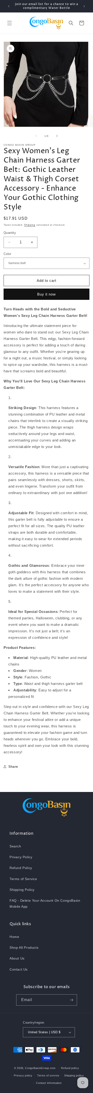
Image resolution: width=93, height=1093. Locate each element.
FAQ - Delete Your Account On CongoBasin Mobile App (45, 903)
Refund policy (70, 1068)
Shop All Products (24, 947)
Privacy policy (23, 1075)
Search (15, 846)
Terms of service (48, 1075)
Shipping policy (74, 1075)
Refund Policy (21, 868)
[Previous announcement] (9, 6)
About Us (17, 958)
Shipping (29, 224)
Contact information (49, 1082)
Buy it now (46, 294)
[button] (9, 23)
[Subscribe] (71, 1000)
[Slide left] (36, 136)
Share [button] (13, 766)
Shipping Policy (22, 890)
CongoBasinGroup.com (40, 1068)
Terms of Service (23, 879)
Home (14, 937)
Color (7, 254)
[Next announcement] (84, 6)
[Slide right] (57, 136)
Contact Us (19, 969)
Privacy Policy (21, 857)
